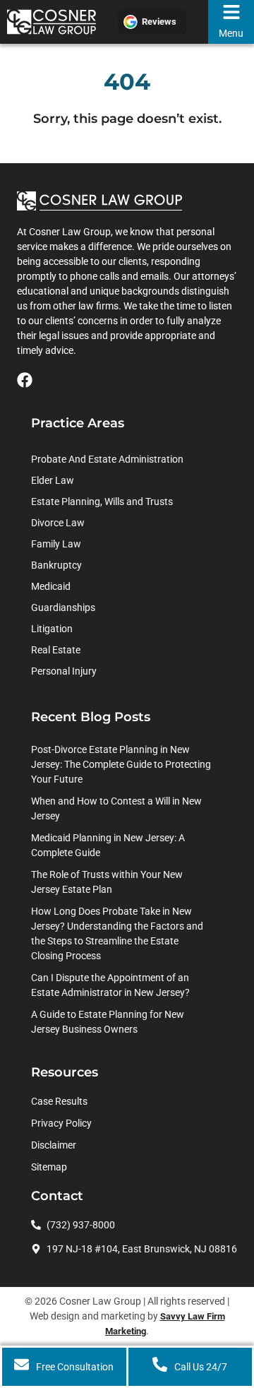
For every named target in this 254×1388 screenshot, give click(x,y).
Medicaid (51, 586)
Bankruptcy (56, 565)
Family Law (56, 544)
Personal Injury (64, 671)
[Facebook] (24, 380)
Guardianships (63, 607)
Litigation (52, 628)
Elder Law (52, 480)
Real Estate (55, 650)
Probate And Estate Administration (107, 459)
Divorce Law (58, 522)
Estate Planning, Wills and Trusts (102, 501)
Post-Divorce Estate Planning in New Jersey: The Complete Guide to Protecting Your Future (121, 764)
